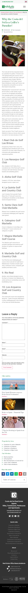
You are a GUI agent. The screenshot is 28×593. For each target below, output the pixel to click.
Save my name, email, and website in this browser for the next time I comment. (13, 363)
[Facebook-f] (13, 516)
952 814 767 (7, 1)
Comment (5, 322)
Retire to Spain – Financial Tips (13, 413)
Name (4, 342)
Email (4, 348)
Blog (11, 12)
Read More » (4, 396)
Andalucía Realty (5, 12)
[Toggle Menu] (24, 6)
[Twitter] (10, 516)
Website (4, 355)
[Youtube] (15, 516)
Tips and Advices (18, 12)
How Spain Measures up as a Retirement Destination (12, 393)
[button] (3, 474)
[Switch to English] (25, 2)
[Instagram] (18, 516)
